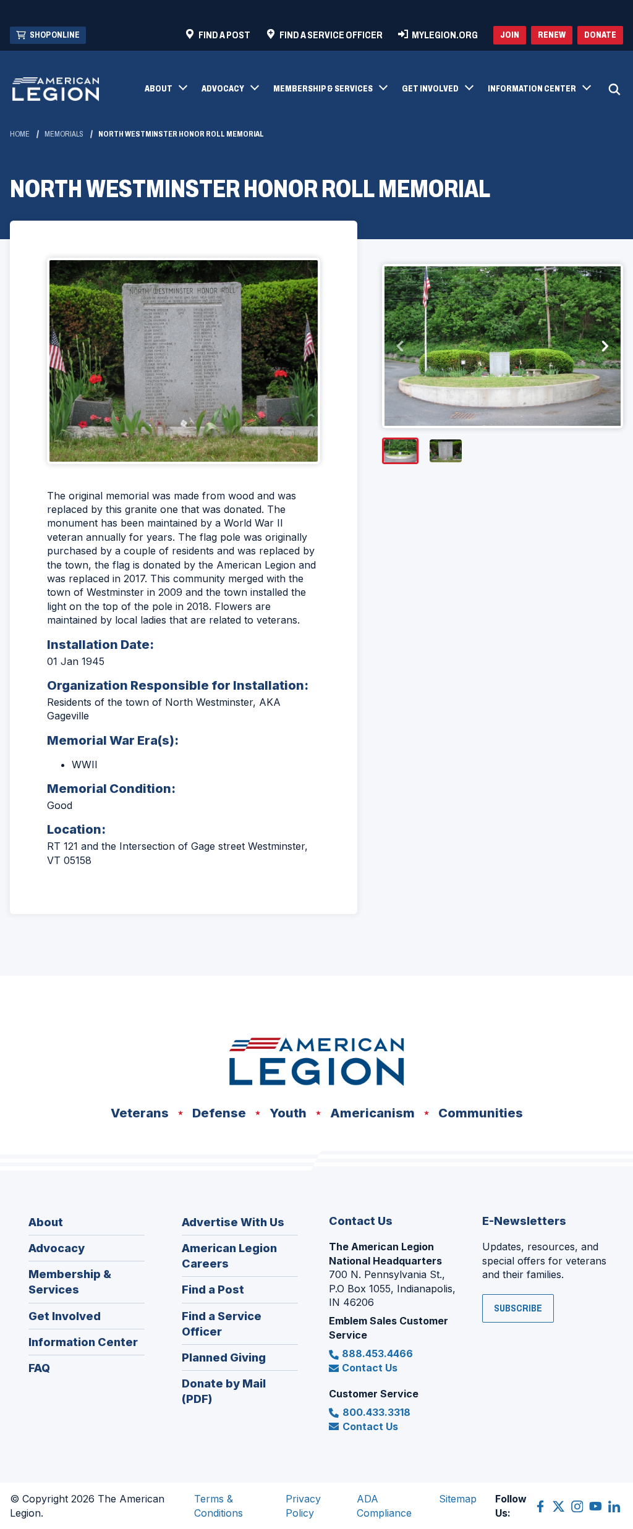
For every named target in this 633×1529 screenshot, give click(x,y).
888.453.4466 (377, 1353)
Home (20, 134)
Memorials (64, 134)
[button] (165, 89)
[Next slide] (604, 346)
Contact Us (369, 1368)
